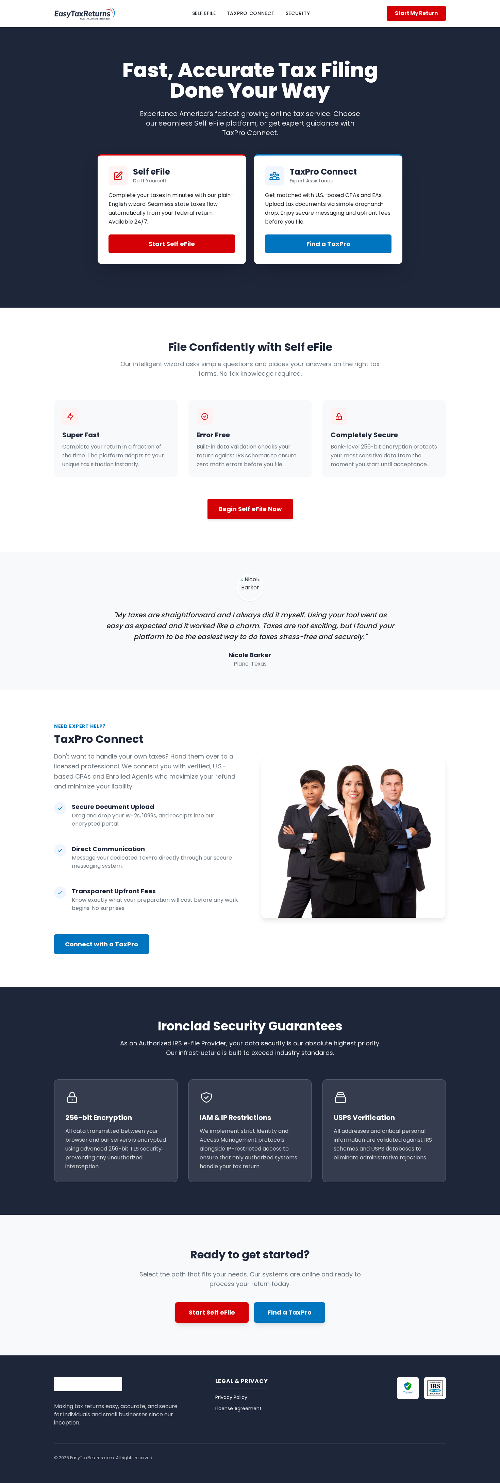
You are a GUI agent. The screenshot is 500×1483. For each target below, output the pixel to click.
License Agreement (238, 1408)
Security (298, 13)
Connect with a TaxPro (101, 944)
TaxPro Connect (251, 13)
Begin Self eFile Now (250, 509)
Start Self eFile (172, 244)
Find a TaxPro (328, 244)
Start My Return (416, 13)
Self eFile (204, 13)
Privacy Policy (231, 1397)
